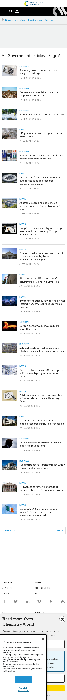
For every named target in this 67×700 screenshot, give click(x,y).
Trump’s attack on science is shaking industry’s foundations (40, 444)
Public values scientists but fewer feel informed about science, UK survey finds (40, 398)
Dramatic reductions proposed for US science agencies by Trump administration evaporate (41, 256)
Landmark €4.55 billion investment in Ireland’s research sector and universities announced (40, 512)
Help (4, 612)
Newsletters (11, 20)
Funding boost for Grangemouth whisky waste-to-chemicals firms (42, 466)
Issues (38, 582)
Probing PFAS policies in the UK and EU (41, 114)
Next (61, 530)
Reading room (35, 20)
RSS (36, 593)
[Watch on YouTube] (51, 601)
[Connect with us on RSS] (62, 601)
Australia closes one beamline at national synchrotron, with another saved (39, 206)
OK (23, 679)
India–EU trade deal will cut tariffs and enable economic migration (41, 157)
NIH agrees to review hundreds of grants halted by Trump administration (41, 488)
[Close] (42, 639)
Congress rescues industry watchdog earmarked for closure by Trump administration (40, 231)
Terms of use (42, 612)
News (22, 129)
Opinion (24, 66)
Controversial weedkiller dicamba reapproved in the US (38, 94)
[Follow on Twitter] (15, 601)
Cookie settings (23, 689)
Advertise (7, 588)
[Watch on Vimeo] (39, 601)
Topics (5, 593)
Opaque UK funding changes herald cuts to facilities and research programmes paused (40, 180)
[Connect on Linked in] (27, 601)
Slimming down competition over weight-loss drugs (38, 72)
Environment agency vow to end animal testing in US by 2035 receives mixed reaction (42, 304)
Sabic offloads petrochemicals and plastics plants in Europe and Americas (41, 349)
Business (24, 88)
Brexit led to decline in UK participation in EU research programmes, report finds (42, 373)
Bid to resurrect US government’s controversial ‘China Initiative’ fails (39, 280)
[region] (23, 667)
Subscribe (7, 582)
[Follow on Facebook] (4, 601)
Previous (10, 530)
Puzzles (49, 20)
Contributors (42, 588)
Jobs (22, 20)
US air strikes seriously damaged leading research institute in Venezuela (41, 422)
